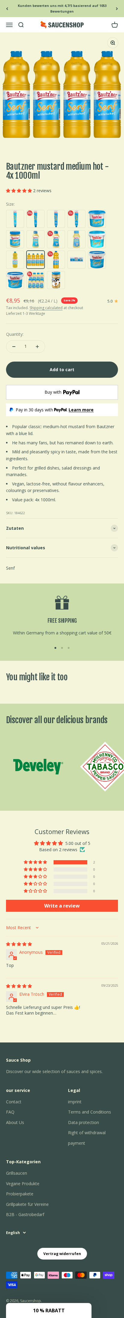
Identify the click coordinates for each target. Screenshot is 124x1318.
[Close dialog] (120, 622)
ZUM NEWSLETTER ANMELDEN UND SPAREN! (93, 665)
